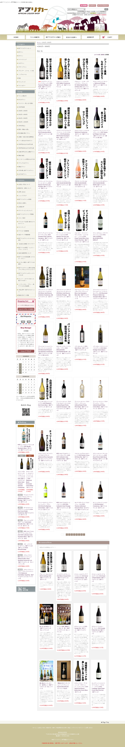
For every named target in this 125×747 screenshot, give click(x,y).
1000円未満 (21, 107)
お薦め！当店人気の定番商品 (26, 137)
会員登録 (84, 5)
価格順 (102, 54)
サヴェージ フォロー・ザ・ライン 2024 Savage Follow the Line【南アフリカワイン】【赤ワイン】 (98, 630)
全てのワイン (21, 99)
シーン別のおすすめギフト (25, 140)
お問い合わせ (90, 37)
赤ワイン (20, 52)
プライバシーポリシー (78, 727)
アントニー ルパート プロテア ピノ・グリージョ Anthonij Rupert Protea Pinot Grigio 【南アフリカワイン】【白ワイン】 (82, 405)
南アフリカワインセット (24, 48)
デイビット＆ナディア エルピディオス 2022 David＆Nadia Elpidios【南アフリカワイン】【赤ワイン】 (98, 578)
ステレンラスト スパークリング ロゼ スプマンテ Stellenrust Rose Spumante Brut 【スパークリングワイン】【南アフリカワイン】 (45, 457)
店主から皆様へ (22, 203)
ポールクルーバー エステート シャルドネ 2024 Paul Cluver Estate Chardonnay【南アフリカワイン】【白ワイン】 (26, 511)
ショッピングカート (109, 37)
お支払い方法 (41, 727)
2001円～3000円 (22, 114)
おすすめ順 (97, 54)
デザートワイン (22, 67)
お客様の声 (21, 206)
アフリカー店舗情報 (23, 231)
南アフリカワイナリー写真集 (26, 214)
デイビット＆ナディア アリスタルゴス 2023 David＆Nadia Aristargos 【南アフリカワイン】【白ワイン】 (81, 578)
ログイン (92, 5)
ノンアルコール (22, 74)
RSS (24, 588)
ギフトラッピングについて (25, 210)
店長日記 (26, 351)
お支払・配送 (53, 37)
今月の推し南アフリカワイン (26, 170)
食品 (19, 78)
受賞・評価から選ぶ (23, 129)
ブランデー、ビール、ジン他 (26, 70)
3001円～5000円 (22, 118)
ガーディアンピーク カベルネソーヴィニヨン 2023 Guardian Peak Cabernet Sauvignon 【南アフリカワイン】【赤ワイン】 (45, 236)
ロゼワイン (21, 63)
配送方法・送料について (24, 188)
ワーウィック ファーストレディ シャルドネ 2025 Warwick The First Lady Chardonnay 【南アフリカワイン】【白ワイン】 (63, 236)
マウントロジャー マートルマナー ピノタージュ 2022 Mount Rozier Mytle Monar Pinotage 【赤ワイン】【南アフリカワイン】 (100, 457)
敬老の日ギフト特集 (23, 295)
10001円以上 (21, 125)
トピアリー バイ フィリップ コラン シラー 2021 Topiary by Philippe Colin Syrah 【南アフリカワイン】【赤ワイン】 (45, 85)
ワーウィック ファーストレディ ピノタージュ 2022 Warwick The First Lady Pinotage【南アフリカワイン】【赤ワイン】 (45, 185)
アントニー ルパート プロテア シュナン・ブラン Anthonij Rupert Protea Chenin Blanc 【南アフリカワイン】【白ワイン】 (100, 405)
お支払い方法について (24, 184)
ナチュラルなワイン (23, 163)
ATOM (25, 590)
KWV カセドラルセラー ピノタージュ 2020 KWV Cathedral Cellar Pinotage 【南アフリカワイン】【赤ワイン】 (63, 506)
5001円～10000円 (23, 122)
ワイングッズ (21, 82)
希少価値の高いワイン (24, 133)
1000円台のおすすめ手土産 (25, 144)
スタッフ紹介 (21, 218)
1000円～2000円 (22, 110)
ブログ (72, 37)
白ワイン (20, 55)
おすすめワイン (22, 174)
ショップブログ (22, 195)
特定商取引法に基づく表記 (63, 727)
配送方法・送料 (50, 727)
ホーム (16, 37)
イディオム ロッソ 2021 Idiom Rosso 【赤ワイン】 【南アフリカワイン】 (82, 348)
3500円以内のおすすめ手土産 (26, 148)
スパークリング (22, 59)
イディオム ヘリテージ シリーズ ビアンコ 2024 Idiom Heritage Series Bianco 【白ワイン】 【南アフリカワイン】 (100, 350)
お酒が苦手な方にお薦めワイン (26, 151)
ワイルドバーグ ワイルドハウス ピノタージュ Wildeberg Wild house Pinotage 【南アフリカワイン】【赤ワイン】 (25, 498)
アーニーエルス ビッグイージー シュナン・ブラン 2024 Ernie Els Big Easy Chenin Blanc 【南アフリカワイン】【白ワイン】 (45, 506)
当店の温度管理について (24, 253)
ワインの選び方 (34, 37)
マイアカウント (103, 5)
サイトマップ (21, 227)
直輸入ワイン (21, 166)
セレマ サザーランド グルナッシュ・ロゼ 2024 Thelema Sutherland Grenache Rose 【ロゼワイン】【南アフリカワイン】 (82, 506)
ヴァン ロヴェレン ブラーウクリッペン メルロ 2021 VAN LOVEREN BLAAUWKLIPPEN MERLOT (100, 236)
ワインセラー (21, 85)
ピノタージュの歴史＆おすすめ (26, 159)
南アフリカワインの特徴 (24, 199)
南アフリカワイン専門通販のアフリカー (63, 739)
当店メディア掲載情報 (24, 234)
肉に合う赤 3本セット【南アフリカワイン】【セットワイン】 (45, 628)
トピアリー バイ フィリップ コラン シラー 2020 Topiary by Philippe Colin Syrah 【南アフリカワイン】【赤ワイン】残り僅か (100, 134)
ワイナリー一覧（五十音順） (26, 103)
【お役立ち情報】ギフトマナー (26, 244)
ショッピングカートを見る (26, 309)
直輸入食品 (21, 155)
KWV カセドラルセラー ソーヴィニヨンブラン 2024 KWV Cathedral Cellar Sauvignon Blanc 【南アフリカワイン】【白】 (63, 457)
